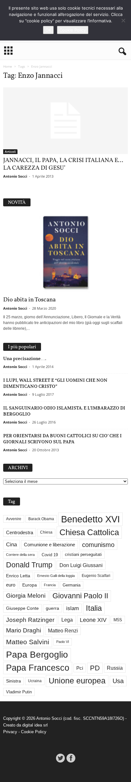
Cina (11, 545)
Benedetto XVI (90, 519)
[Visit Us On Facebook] (71, 758)
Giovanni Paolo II (80, 596)
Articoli (10, 151)
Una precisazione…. (24, 358)
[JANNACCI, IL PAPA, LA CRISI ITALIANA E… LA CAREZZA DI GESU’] (65, 120)
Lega (67, 620)
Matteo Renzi (63, 630)
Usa (118, 680)
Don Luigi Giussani (81, 565)
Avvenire (13, 519)
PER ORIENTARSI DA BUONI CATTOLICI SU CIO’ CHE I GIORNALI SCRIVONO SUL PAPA (62, 439)
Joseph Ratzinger (30, 619)
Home (7, 66)
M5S (118, 619)
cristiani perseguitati (83, 554)
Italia (94, 608)
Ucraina (35, 681)
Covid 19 (50, 554)
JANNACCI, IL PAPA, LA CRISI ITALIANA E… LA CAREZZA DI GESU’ (63, 164)
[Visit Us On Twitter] (60, 758)
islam (72, 608)
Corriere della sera (20, 555)
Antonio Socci (15, 176)
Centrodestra (19, 532)
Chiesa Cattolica (89, 532)
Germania (71, 585)
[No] (123, 20)
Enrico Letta (18, 575)
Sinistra (13, 680)
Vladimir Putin (19, 692)
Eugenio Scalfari (96, 575)
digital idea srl (35, 725)
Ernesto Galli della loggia (56, 576)
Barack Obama (41, 519)
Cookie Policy (33, 731)
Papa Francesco (37, 668)
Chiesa (46, 532)
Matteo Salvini (27, 642)
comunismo (98, 544)
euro (10, 584)
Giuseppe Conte (22, 608)
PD (95, 668)
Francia (50, 585)
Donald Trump (29, 565)
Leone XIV (93, 620)
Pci (79, 668)
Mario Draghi (23, 630)
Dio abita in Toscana (29, 300)
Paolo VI (62, 642)
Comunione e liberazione (49, 544)
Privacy (10, 731)
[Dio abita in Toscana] (65, 252)
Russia (115, 668)
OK (48, 30)
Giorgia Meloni (25, 595)
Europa (29, 585)
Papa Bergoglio (37, 654)
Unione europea (77, 680)
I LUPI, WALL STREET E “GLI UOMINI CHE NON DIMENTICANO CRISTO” (55, 383)
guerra (52, 608)
